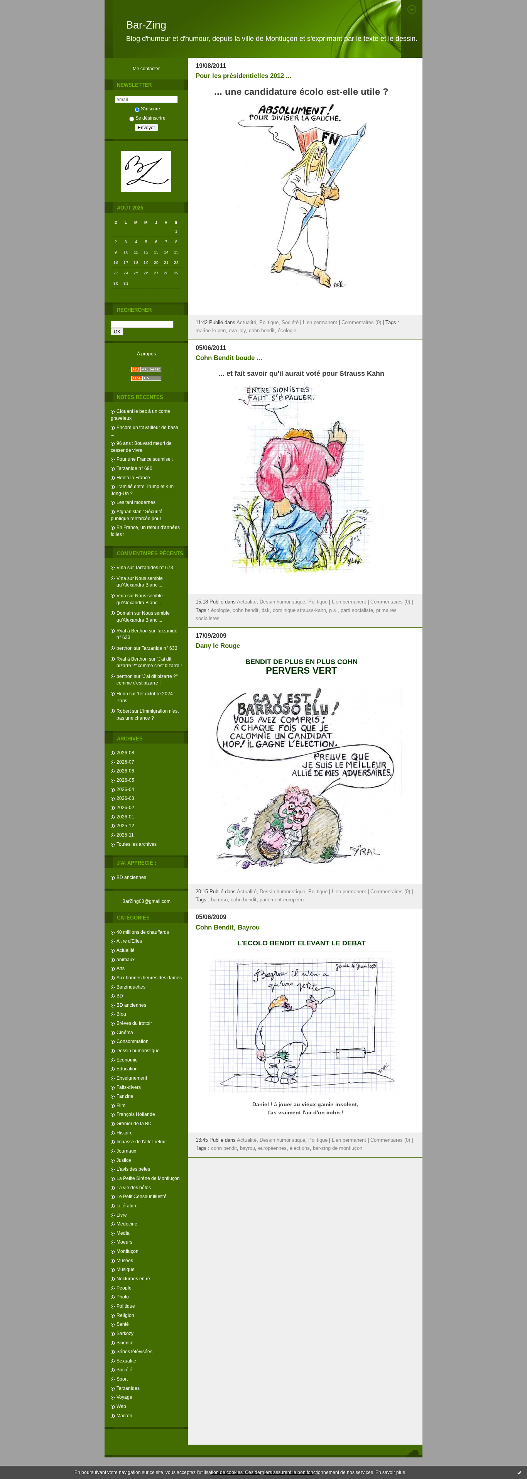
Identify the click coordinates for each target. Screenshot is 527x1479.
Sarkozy (125, 1333)
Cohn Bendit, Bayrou (228, 927)
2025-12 (125, 825)
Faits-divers (129, 1087)
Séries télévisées (134, 1351)
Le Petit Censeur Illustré (142, 1196)
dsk (266, 610)
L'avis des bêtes (133, 1168)
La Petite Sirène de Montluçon (148, 1178)
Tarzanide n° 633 (159, 648)
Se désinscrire (150, 117)
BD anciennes (131, 877)
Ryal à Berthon (132, 630)
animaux (126, 959)
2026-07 (125, 761)
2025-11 (125, 834)
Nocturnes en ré (133, 1278)
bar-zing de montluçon (337, 1148)
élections (300, 1148)
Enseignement (132, 1077)
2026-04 (125, 789)
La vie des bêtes (134, 1187)
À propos (146, 353)
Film (121, 1105)
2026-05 (125, 780)
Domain (125, 612)
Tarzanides (128, 1388)
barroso (219, 900)
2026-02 (125, 807)
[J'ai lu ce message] (519, 1472)
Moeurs (124, 1241)
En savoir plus (390, 1472)
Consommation (133, 1041)
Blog (121, 1013)
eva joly (237, 330)
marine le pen (211, 330)
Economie (127, 1059)
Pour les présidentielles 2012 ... (244, 75)
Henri (122, 693)
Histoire (125, 1132)
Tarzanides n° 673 (154, 567)
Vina (121, 567)
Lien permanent (320, 322)
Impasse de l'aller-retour (142, 1141)
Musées (125, 1260)
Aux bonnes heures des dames (149, 977)
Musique (126, 1269)
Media (123, 1233)
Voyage (124, 1397)
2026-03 (125, 798)
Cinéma (125, 1032)
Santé (123, 1324)
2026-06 (125, 770)
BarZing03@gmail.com (146, 901)
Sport (122, 1378)
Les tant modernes (136, 502)
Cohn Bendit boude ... (229, 358)
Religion (125, 1315)
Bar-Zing (146, 25)
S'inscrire (150, 108)
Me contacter (146, 68)
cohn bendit (262, 330)
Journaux (126, 1150)
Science (125, 1342)
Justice (124, 1160)
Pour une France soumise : (145, 458)
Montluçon (128, 1251)
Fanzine (125, 1096)
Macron (124, 1415)
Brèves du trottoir (134, 1023)
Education (127, 1068)
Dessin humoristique (138, 1050)
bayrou (247, 1148)
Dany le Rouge (218, 645)
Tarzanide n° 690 (134, 468)
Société (124, 1369)
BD (120, 995)
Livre (122, 1214)
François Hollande (136, 1114)
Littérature (127, 1205)
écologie (287, 330)
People (124, 1287)
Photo (123, 1296)
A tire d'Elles (129, 940)
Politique (126, 1305)
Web (121, 1406)
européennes (272, 1148)
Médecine (127, 1223)
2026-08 (125, 752)
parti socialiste (357, 610)
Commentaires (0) (361, 322)
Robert (124, 710)
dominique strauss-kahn (299, 610)
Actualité (126, 950)
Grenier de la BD (134, 1123)
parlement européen (282, 900)
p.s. (333, 610)
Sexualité (126, 1360)
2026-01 (125, 816)
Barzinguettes (131, 986)
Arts (121, 968)
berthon (125, 648)
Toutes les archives (137, 844)
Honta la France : (134, 477)
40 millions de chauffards (143, 932)
